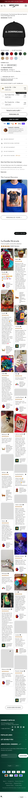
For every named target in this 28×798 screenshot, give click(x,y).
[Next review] (26, 130)
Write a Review (20, 233)
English (10, 765)
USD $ (17, 765)
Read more (3, 172)
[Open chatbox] (1, 796)
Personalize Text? (8, 76)
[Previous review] (2, 130)
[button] (14, 10)
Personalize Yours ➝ (14, 217)
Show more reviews (14, 707)
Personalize (14, 114)
